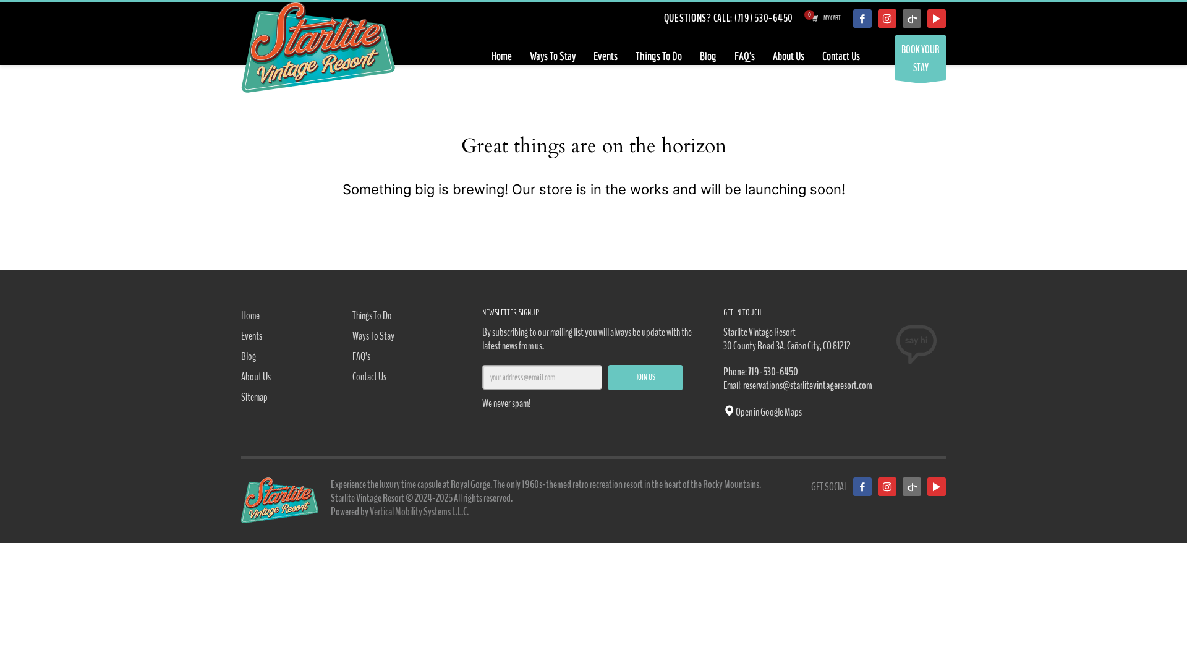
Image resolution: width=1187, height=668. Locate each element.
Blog (248, 356)
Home (250, 315)
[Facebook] (862, 18)
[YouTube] (936, 18)
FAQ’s (361, 356)
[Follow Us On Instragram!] (887, 18)
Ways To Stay (373, 335)
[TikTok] (912, 18)
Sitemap (254, 397)
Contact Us (369, 376)
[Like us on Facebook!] (862, 486)
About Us (256, 376)
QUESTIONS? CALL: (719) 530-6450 (728, 18)
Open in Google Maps (768, 412)
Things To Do (372, 315)
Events (251, 335)
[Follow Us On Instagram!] (887, 486)
